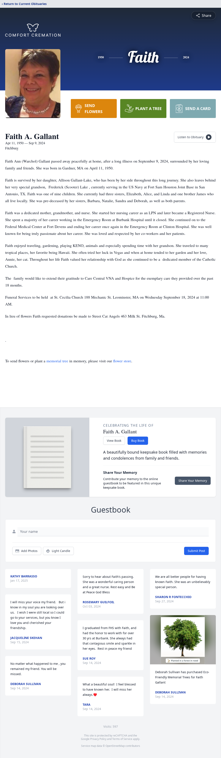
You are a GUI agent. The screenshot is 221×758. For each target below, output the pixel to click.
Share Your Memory (192, 481)
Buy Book (137, 441)
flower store (122, 360)
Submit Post (196, 551)
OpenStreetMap (115, 746)
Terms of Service (122, 739)
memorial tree (57, 360)
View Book (114, 441)
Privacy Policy (98, 739)
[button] (183, 639)
